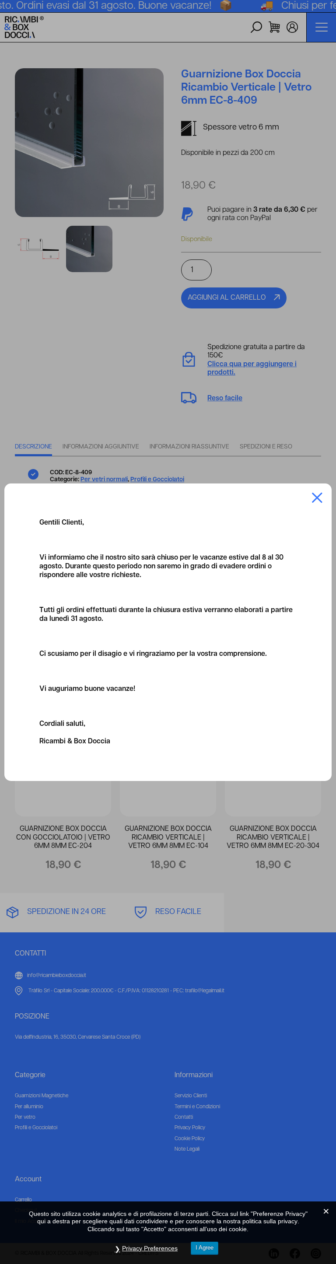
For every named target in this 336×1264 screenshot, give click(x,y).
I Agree (205, 1247)
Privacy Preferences (150, 1248)
